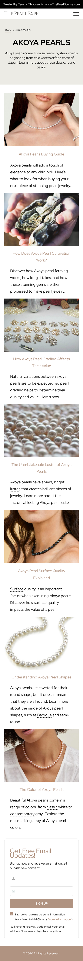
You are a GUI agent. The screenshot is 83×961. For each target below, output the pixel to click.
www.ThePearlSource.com (62, 4)
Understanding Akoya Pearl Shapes (41, 677)
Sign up (42, 903)
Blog (8, 30)
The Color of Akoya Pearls (41, 789)
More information (59, 919)
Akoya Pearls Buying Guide (41, 154)
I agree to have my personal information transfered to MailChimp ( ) (44, 917)
